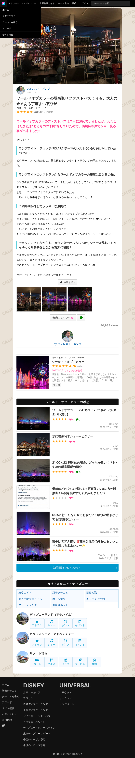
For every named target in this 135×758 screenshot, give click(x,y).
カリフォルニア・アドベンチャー (52, 634)
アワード (6, 28)
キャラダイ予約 (95, 598)
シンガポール (66, 704)
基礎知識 (91, 592)
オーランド (65, 698)
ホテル (37, 663)
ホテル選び (59, 598)
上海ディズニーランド (35, 710)
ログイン (84, 3)
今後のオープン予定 (34, 739)
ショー (51, 625)
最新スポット (60, 605)
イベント (80, 625)
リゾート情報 (38, 653)
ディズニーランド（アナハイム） (52, 614)
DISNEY (33, 685)
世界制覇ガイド (47, 3)
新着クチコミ (8, 16)
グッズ (65, 663)
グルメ (65, 625)
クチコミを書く (9, 22)
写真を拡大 (69, 282)
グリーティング (27, 605)
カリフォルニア (31, 692)
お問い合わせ (9, 714)
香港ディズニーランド (35, 704)
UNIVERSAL (75, 685)
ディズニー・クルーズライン (39, 727)
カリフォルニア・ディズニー (22, 3)
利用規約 (7, 720)
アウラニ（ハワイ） (34, 721)
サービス (80, 663)
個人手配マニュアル (30, 598)
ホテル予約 (63, 3)
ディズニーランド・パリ (36, 715)
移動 (94, 663)
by (67, 344)
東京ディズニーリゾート (36, 733)
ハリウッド (65, 692)
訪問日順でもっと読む (66, 567)
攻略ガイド (25, 592)
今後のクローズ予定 (34, 745)
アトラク (37, 625)
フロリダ (28, 698)
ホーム (5, 9)
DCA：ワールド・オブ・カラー (32, 108)
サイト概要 (7, 34)
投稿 (74, 3)
